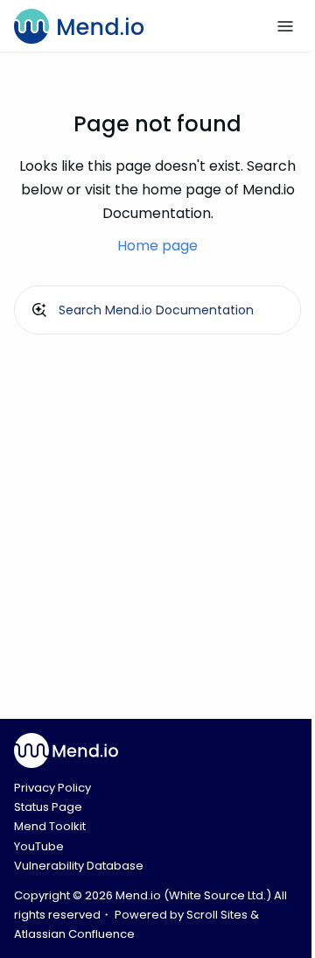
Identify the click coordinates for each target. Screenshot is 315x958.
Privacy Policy (52, 787)
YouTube (39, 846)
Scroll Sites (217, 914)
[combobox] (157, 310)
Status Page (48, 807)
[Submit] (39, 310)
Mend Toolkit (50, 826)
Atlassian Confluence (74, 934)
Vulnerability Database (79, 865)
